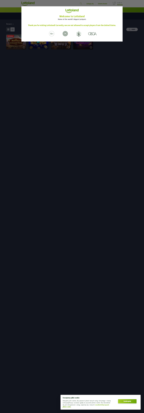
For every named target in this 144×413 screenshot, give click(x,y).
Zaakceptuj (127, 401)
